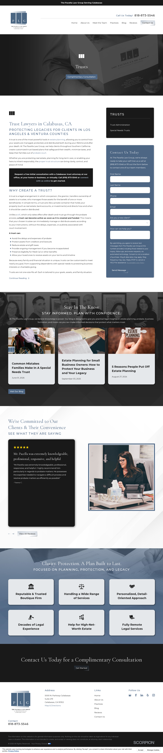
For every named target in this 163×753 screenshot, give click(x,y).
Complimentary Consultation (82, 77)
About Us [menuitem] (85, 23)
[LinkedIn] (141, 695)
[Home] (18, 19)
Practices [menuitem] (114, 23)
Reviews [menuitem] (133, 23)
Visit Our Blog (16, 391)
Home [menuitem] (74, 23)
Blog (96, 708)
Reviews (98, 712)
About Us (98, 700)
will (18, 215)
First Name (115, 174)
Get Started (81, 668)
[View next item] (13, 534)
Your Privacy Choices (39, 744)
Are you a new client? (120, 218)
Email (113, 207)
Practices (98, 704)
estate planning (57, 139)
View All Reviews (27, 534)
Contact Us (147, 23)
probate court (39, 153)
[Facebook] (136, 695)
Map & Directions (53, 705)
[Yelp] (147, 695)
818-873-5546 (145, 15)
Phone (113, 196)
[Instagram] (153, 695)
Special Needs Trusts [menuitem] (120, 130)
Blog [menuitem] (124, 23)
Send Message (119, 270)
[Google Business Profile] (130, 695)
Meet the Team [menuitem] (100, 23)
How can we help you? (120, 229)
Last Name (115, 185)
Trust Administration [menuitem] (120, 125)
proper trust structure (49, 161)
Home (97, 695)
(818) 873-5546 (70, 177)
